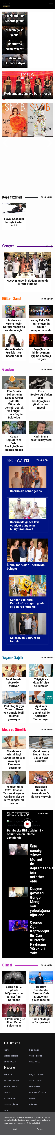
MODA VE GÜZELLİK (37, 1092)
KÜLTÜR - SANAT (11, 1087)
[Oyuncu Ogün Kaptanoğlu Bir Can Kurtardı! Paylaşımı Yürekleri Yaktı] (18, 925)
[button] (50, 7)
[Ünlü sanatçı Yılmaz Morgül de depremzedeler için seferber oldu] (18, 849)
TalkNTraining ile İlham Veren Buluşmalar (14, 1022)
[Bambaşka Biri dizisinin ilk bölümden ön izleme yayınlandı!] (27, 824)
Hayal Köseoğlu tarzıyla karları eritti (14, 222)
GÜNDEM (33, 1104)
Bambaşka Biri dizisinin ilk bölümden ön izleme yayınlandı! (25, 834)
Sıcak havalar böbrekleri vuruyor (14, 682)
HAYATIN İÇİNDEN (11, 1104)
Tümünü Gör (47, 197)
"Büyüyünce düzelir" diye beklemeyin (41, 682)
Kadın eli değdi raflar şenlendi (41, 1020)
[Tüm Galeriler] (20, 460)
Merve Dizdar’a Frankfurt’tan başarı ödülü (14, 352)
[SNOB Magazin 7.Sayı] (15, 120)
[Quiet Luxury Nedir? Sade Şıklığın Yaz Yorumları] (41, 742)
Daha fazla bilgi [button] (33, 1123)
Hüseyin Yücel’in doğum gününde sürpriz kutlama (27, 282)
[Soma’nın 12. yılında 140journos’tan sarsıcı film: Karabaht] (14, 977)
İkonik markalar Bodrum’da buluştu (26, 566)
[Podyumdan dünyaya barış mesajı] (27, 85)
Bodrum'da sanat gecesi (26, 491)
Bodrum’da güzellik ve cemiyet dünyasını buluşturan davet (25, 525)
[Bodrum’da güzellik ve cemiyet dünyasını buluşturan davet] (27, 508)
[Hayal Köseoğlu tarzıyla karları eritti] (14, 209)
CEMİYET (8, 1092)
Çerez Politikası (35, 1056)
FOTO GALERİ (9, 1098)
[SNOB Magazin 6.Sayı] (40, 120)
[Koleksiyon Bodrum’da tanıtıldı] (27, 623)
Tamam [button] (39, 1129)
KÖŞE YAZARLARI (36, 1075)
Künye (6, 1050)
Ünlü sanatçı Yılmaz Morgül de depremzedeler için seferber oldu (38, 863)
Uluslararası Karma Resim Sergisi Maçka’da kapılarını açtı (14, 325)
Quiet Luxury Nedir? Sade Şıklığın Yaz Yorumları (41, 756)
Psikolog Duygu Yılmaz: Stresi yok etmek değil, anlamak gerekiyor (14, 712)
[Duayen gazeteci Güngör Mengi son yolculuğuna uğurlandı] (18, 891)
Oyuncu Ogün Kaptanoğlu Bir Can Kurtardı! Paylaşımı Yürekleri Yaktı (38, 937)
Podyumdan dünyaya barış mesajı (27, 93)
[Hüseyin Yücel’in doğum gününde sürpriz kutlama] (27, 265)
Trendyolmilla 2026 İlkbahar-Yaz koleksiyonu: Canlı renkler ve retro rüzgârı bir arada (14, 795)
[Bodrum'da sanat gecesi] (27, 476)
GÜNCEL (7, 1110)
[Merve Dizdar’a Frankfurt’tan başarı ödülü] (14, 340)
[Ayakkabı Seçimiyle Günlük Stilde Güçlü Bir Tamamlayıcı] (41, 697)
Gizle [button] (15, 1129)
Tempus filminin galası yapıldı (15, 30)
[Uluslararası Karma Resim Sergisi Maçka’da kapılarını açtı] (14, 311)
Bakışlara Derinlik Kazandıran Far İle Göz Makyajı (41, 791)
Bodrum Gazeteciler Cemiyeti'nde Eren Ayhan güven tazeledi (41, 993)
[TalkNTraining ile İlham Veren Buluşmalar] (14, 1009)
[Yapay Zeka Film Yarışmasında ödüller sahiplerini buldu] (41, 311)
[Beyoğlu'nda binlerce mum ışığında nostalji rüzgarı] (41, 340)
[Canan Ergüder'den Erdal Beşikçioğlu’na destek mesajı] (14, 427)
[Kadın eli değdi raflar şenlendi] (41, 1009)
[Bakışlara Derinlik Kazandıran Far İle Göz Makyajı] (41, 777)
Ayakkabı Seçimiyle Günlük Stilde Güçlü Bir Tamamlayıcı (41, 712)
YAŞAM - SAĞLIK (36, 1081)
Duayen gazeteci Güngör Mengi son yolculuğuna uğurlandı (38, 902)
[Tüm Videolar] (20, 814)
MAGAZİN (8, 1075)
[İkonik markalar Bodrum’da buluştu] (27, 550)
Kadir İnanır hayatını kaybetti (41, 438)
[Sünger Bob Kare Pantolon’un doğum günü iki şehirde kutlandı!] (27, 585)
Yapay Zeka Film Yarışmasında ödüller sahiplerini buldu (41, 325)
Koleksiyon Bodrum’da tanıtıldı (25, 639)
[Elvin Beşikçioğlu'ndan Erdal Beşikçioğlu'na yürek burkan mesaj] (41, 382)
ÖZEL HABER (34, 1087)
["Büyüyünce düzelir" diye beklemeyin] (41, 670)
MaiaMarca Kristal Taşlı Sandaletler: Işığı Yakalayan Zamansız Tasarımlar (14, 759)
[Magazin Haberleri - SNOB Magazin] (6, 4)
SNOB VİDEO (34, 1062)
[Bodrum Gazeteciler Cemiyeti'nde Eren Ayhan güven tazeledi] (41, 977)
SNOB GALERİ (10, 1062)
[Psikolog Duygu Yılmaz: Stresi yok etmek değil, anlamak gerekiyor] (14, 697)
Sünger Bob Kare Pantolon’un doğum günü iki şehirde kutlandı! (27, 603)
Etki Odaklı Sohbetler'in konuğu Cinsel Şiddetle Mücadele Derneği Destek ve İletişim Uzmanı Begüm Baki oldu (14, 404)
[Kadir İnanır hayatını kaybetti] (41, 427)
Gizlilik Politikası (11, 1056)
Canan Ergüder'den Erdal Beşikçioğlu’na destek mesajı (14, 443)
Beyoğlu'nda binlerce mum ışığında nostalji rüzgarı (41, 354)
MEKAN (32, 1098)
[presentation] (5, 143)
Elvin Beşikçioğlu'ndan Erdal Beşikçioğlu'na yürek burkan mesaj (41, 399)
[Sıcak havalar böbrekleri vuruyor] (14, 670)
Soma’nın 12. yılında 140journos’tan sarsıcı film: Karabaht (14, 993)
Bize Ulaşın (34, 1050)
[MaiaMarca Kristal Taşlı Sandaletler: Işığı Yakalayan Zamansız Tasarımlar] (14, 742)
